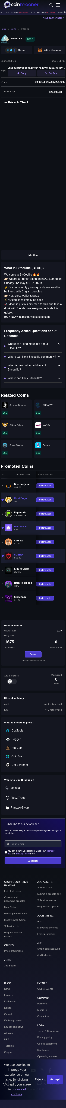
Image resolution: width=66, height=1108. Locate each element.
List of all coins (12, 891)
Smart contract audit (48, 948)
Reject (39, 1079)
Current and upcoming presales (14, 899)
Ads (39, 921)
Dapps (7, 1007)
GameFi (8, 1014)
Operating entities (47, 1056)
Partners (42, 1003)
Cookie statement (47, 1043)
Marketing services (47, 927)
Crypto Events (45, 988)
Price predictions (13, 950)
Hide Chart (33, 255)
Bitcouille (25, 29)
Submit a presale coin (49, 893)
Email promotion (46, 934)
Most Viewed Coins (15, 919)
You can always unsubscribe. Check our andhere (31, 852)
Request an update (48, 906)
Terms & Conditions (48, 1031)
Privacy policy (44, 1037)
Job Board (10, 965)
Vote (33, 654)
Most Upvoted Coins (15, 913)
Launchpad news (13, 1026)
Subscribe (33, 860)
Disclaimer (43, 1050)
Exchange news (13, 1020)
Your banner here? (53, 17)
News (7, 988)
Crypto (8, 1052)
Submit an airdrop (47, 900)
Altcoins (8, 1033)
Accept (55, 1079)
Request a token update (13, 934)
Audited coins (44, 955)
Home (4, 29)
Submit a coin (11, 926)
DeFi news (10, 1001)
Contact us (43, 1016)
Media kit (42, 1009)
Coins (13, 29)
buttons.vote (45, 485)
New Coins (10, 907)
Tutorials (9, 1045)
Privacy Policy (23, 853)
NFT (6, 1039)
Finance (8, 995)
